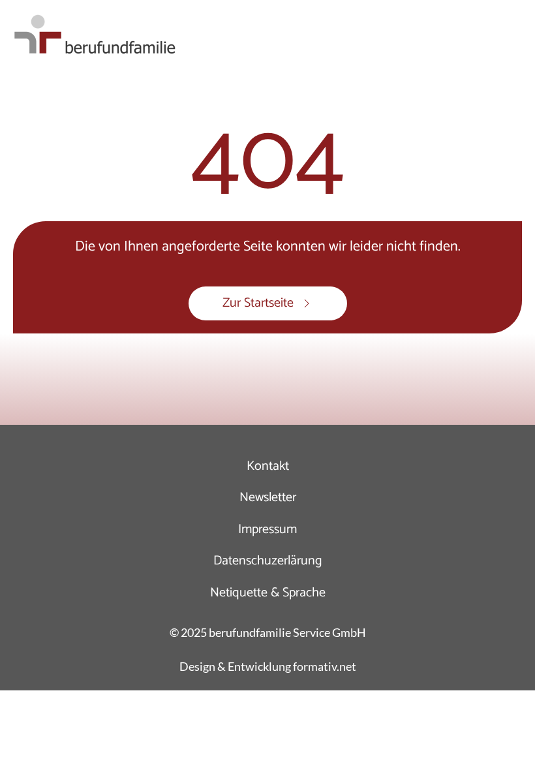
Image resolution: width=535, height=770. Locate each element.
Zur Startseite (258, 303)
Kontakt (268, 466)
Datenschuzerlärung (267, 561)
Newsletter (267, 497)
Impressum (267, 529)
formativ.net (324, 666)
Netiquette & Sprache (268, 593)
